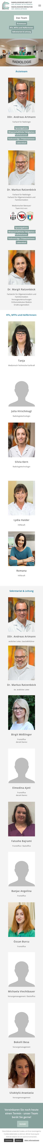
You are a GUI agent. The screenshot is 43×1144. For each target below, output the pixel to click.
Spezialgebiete (21, 128)
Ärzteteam (21, 23)
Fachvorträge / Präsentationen (21, 138)
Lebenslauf (21, 143)
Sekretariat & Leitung (21, 31)
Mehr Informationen (32, 1140)
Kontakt (22, 1124)
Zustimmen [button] (8, 1140)
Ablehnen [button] (19, 1140)
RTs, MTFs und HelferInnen (21, 27)
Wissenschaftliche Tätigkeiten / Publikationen (22, 133)
